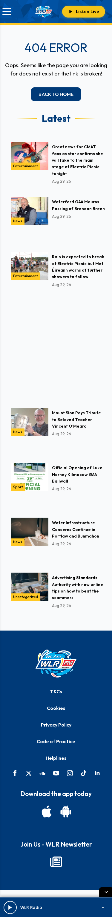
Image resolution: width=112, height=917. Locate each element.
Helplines (56, 758)
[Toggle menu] (6, 11)
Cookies (56, 708)
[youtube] (56, 773)
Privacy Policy (56, 725)
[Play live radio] (10, 907)
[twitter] (29, 773)
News (17, 221)
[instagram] (70, 773)
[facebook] (15, 773)
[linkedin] (97, 773)
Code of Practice (56, 741)
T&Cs (56, 691)
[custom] (42, 773)
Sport (18, 487)
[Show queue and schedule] (103, 907)
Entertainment (25, 166)
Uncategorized (25, 597)
